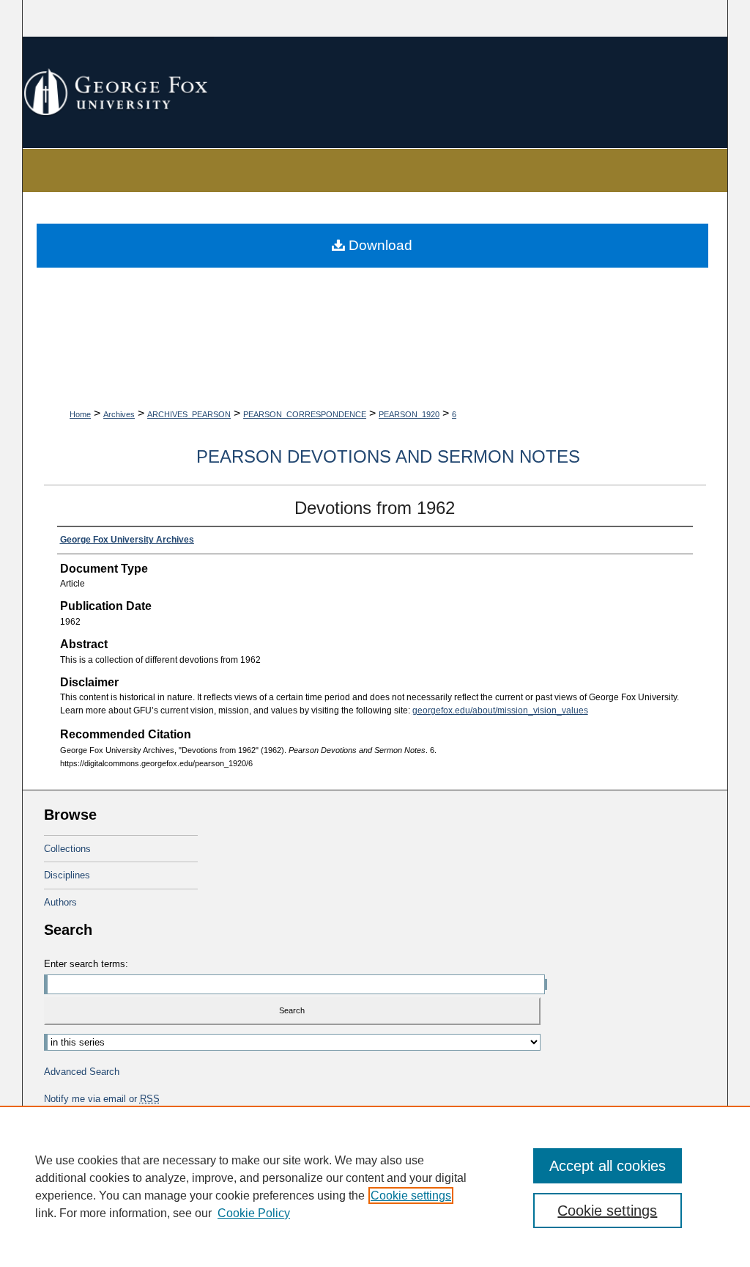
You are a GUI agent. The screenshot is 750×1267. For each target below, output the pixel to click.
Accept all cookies (607, 1166)
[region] (375, 1186)
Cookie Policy (254, 1213)
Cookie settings (411, 1195)
